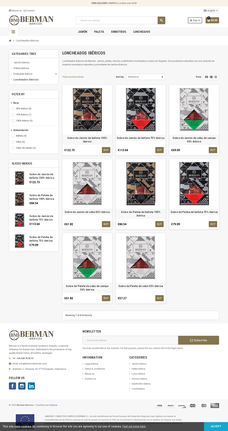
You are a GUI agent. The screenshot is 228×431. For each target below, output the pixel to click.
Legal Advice (91, 363)
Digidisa (53, 405)
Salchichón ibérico (141, 383)
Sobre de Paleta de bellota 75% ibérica (194, 212)
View (198, 76)
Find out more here (134, 426)
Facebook (12, 386)
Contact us (90, 378)
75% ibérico (23, 114)
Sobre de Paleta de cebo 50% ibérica (140, 286)
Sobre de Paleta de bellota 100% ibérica (140, 214)
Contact (30, 10)
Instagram (21, 386)
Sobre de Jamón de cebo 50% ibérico (87, 212)
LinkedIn (31, 386)
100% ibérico (24, 120)
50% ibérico (23, 108)
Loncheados (138, 388)
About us (17, 10)
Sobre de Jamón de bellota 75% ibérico (141, 138)
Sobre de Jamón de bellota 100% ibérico (87, 140)
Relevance (133, 76)
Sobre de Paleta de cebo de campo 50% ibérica (87, 288)
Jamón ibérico (139, 363)
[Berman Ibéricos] (31, 20)
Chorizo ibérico (139, 378)
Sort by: (120, 76)
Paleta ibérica (138, 368)
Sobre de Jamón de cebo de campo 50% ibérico (194, 140)
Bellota (21, 135)
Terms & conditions (95, 368)
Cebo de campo (26, 148)
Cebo (20, 141)
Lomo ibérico (138, 373)
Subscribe (200, 340)
